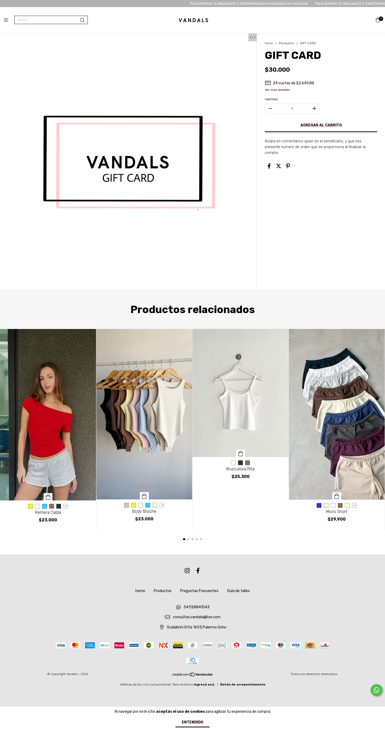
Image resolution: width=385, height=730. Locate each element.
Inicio (269, 43)
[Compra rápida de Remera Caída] (48, 496)
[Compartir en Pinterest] (288, 166)
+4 (354, 505)
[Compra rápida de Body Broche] (144, 495)
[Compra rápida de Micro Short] (336, 496)
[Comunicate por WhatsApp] (376, 690)
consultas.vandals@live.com (197, 617)
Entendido (192, 722)
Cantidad (271, 99)
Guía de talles (238, 591)
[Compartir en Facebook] (269, 166)
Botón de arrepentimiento (242, 684)
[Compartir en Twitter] (278, 166)
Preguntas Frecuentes (199, 591)
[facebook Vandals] (198, 571)
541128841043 (197, 607)
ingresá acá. (204, 684)
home (140, 591)
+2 (65, 506)
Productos (286, 43)
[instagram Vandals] (187, 571)
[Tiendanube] (193, 675)
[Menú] (9, 20)
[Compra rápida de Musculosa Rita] (240, 453)
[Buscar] (82, 20)
